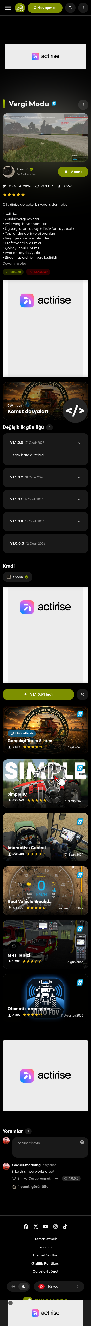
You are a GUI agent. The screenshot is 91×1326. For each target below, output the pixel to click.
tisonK (22, 169)
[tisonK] (9, 172)
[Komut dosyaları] (75, 410)
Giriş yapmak (45, 7)
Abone (76, 171)
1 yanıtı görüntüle (33, 1187)
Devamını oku (14, 263)
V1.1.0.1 (26, 499)
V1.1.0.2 (27, 477)
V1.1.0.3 (27, 443)
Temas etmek (45, 1239)
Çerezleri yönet (45, 1271)
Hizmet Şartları (45, 1255)
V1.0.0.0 (27, 544)
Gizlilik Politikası (45, 1263)
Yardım (45, 1247)
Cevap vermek (40, 1178)
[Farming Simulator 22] (54, 103)
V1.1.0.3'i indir (42, 694)
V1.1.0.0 (27, 521)
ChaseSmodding (26, 1165)
